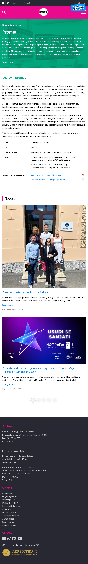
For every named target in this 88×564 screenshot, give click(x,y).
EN (85, 3)
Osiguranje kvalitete (11, 496)
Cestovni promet (14, 78)
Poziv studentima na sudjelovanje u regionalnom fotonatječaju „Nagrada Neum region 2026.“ (38, 369)
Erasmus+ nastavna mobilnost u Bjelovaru (26, 292)
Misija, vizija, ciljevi (10, 503)
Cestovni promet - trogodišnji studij (46, 175)
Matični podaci (8, 499)
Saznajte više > (8, 305)
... (54, 400)
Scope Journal (24, 3)
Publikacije (6, 509)
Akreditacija (7, 493)
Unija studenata (9, 525)
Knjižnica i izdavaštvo (11, 506)
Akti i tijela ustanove (11, 515)
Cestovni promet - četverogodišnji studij (48, 179)
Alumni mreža (8, 519)
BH (79, 3)
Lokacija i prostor (9, 512)
